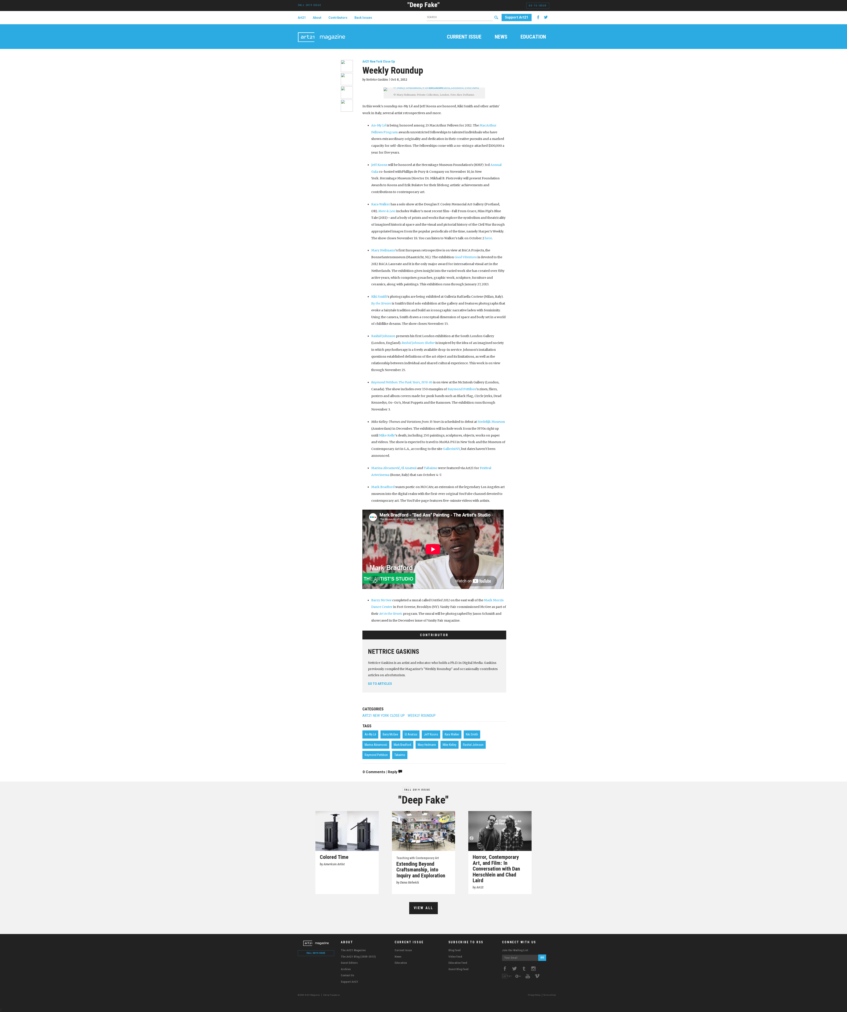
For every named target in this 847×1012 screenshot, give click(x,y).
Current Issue (464, 37)
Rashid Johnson (383, 336)
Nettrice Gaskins (393, 651)
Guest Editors (349, 962)
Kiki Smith (379, 297)
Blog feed (454, 950)
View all (423, 908)
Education (533, 37)
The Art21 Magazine (353, 950)
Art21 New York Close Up (378, 61)
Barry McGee (381, 600)
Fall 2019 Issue (417, 789)
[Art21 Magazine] (321, 31)
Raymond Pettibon (462, 389)
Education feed (457, 962)
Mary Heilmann (383, 250)
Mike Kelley (449, 744)
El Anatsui (408, 468)
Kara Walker (380, 204)
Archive (346, 969)
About (317, 17)
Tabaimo (430, 468)
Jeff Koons (379, 165)
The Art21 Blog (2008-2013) (358, 956)
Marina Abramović (385, 468)
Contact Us (347, 975)
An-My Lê (378, 125)
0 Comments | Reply (380, 772)
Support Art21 (516, 17)
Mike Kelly (387, 435)
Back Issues (363, 17)
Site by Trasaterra (331, 995)
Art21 (302, 17)
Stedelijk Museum (491, 422)
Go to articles (380, 684)
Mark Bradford (383, 487)
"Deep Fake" (423, 5)
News (501, 37)
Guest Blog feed (458, 969)
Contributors (337, 17)
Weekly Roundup (422, 715)
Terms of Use (549, 995)
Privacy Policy (534, 995)
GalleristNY (451, 449)
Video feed (455, 956)
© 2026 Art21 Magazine (309, 995)
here (488, 238)
